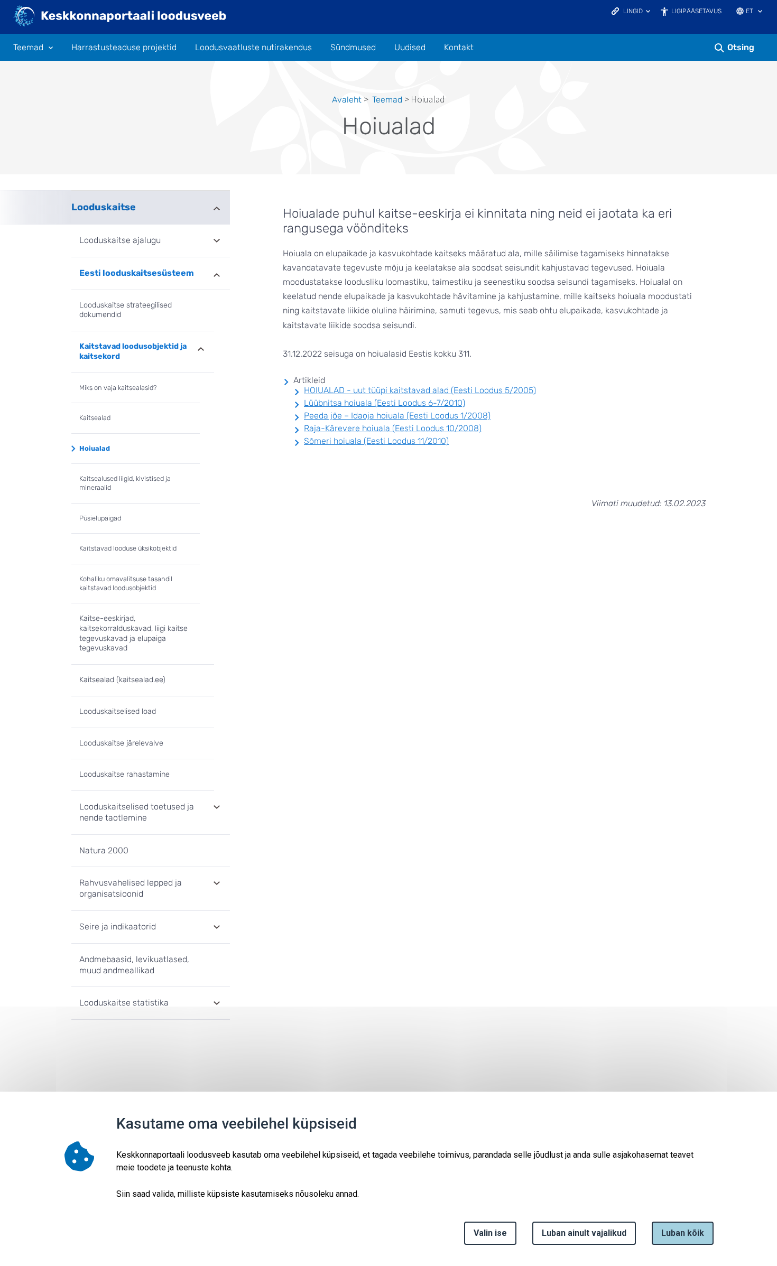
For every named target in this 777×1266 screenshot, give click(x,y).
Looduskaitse (103, 207)
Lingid (633, 11)
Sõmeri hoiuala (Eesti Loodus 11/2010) (376, 441)
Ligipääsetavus (696, 11)
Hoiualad (94, 448)
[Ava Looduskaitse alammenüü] (217, 207)
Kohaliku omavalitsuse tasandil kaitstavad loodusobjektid (125, 583)
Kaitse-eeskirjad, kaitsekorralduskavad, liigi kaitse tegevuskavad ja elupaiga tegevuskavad (133, 633)
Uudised (410, 47)
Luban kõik (682, 1233)
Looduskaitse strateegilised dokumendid (125, 310)
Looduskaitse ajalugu (120, 240)
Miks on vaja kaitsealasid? (117, 388)
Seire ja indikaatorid (117, 926)
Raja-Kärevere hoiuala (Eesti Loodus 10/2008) (393, 428)
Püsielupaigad (100, 518)
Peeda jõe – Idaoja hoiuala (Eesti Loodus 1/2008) (397, 416)
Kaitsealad (94, 418)
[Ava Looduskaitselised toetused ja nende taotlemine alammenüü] (217, 808)
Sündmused (353, 47)
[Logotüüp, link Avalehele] (120, 17)
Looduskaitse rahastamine (124, 774)
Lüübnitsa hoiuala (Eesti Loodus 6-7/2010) (384, 403)
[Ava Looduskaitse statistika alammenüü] (217, 1004)
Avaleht (347, 100)
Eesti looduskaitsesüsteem (136, 273)
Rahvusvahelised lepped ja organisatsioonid (130, 888)
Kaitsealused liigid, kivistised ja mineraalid (125, 482)
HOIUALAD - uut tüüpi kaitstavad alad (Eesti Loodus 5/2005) (420, 390)
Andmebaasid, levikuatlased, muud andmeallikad (134, 964)
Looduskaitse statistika (124, 1003)
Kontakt (459, 47)
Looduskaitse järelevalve (121, 743)
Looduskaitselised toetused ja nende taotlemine (136, 812)
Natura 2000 (103, 850)
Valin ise (490, 1233)
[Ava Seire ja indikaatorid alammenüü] (217, 928)
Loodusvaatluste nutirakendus (253, 47)
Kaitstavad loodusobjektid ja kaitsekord (133, 351)
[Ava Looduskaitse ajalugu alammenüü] (217, 241)
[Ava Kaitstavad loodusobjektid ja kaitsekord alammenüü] (201, 348)
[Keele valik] (760, 12)
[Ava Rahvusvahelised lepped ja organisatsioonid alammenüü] (217, 884)
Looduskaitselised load (117, 711)
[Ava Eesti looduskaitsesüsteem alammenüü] (217, 274)
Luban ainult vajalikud (584, 1233)
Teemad (28, 47)
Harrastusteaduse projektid (124, 47)
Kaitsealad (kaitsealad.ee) (122, 679)
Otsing (740, 47)
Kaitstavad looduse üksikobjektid (128, 548)
